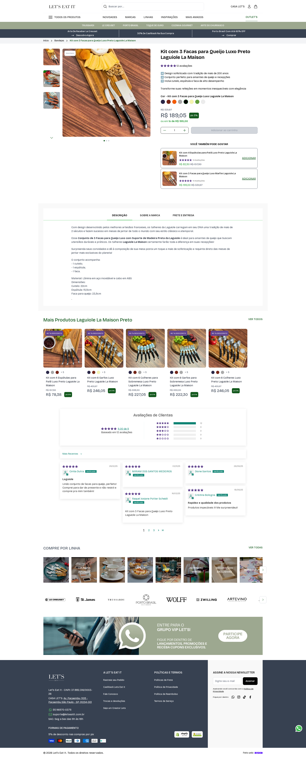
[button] (82, 35)
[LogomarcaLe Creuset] (55, 600)
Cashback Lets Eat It (114, 687)
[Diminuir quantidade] (165, 130)
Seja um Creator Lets (114, 708)
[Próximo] (52, 138)
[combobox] (153, 7)
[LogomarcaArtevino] (237, 600)
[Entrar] (249, 6)
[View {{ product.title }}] (169, 158)
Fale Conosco (110, 694)
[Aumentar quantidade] (184, 130)
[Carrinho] (256, 6)
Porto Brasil (130, 25)
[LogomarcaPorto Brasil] (146, 600)
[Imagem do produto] (163, 102)
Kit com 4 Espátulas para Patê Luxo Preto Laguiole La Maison (208, 154)
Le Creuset (108, 25)
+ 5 (62, 372)
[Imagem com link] (153, 636)
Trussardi (88, 25)
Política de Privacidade (166, 687)
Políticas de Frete (163, 680)
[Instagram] (239, 697)
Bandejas (59, 40)
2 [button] (149, 530)
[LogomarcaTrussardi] (116, 600)
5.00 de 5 (123, 428)
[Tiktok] (244, 697)
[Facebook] (250, 697)
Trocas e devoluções (114, 701)
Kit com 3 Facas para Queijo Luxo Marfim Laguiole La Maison (207, 175)
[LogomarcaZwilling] (207, 600)
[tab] (104, 140)
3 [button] (154, 530)
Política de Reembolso (166, 694)
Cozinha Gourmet (182, 25)
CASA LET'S (238, 6)
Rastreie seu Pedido (113, 680)
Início (46, 40)
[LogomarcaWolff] (176, 600)
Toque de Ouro (155, 25)
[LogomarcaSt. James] (86, 600)
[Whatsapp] (233, 697)
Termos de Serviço (164, 701)
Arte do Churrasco (212, 25)
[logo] (62, 6)
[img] (70, 466)
